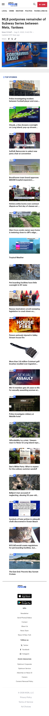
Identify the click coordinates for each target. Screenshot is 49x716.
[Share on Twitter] (12, 39)
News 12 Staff (7, 32)
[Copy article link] (15, 39)
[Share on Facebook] (9, 39)
